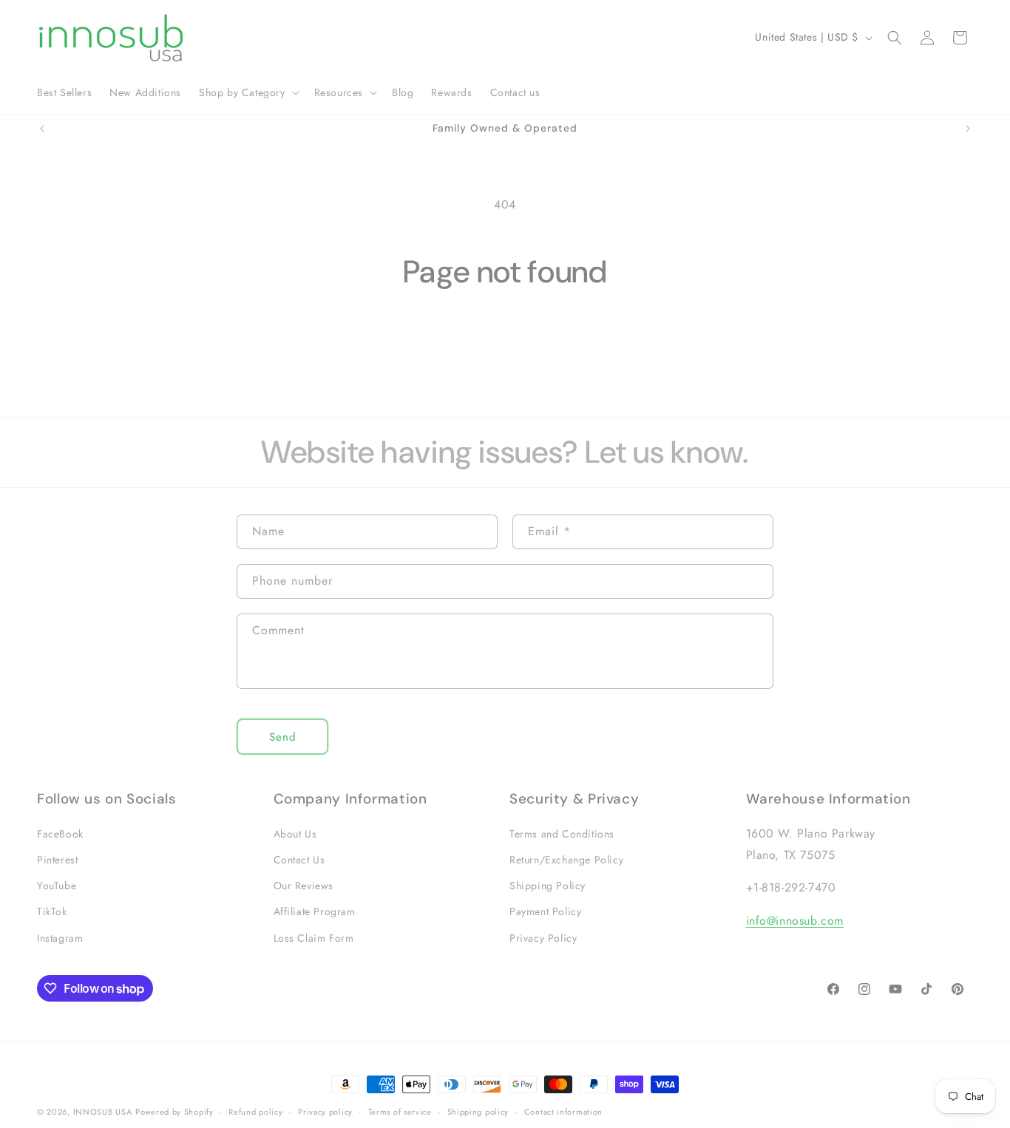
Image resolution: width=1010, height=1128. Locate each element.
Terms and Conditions (561, 833)
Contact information (563, 1112)
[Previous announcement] (42, 129)
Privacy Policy (543, 938)
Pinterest (57, 859)
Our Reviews (304, 885)
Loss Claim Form (314, 938)
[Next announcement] (968, 129)
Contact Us (299, 859)
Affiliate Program (315, 911)
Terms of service (400, 1112)
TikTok (52, 911)
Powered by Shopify (174, 1112)
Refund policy (255, 1112)
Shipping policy (478, 1112)
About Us (295, 833)
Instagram (60, 938)
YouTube (56, 885)
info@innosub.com (795, 920)
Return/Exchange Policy (566, 859)
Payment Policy (545, 911)
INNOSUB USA (102, 1112)
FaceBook (60, 833)
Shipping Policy (547, 885)
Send (282, 737)
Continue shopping (505, 347)
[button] (247, 92)
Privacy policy (325, 1112)
